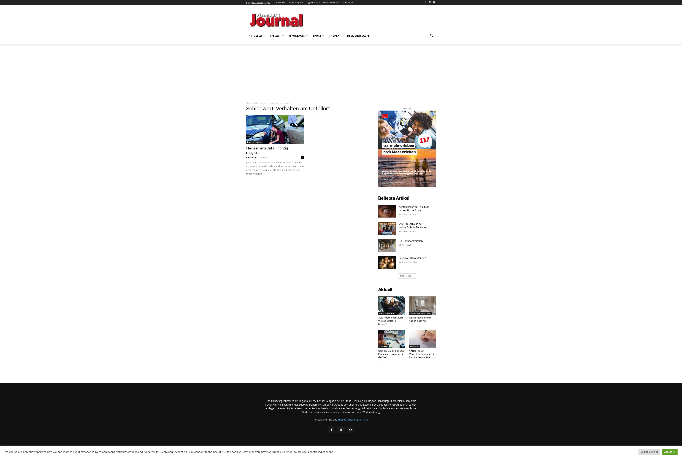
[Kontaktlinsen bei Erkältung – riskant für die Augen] (387, 211)
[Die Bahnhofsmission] (387, 245)
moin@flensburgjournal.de (353, 419)
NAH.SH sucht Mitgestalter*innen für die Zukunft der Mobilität (422, 354)
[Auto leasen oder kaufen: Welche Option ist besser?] (391, 305)
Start (248, 103)
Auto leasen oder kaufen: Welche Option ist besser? (391, 320)
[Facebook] (426, 3)
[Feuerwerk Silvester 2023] (387, 262)
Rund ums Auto (254, 142)
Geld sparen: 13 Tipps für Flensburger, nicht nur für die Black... (391, 354)
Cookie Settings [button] (649, 451)
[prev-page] (380, 365)
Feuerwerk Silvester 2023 (413, 258)
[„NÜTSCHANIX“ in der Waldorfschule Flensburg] (387, 228)
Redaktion (251, 157)
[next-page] (386, 365)
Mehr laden (406, 275)
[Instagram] (430, 3)
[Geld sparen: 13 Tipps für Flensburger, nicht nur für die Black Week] (391, 339)
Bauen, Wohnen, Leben (420, 313)
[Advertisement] (375, 20)
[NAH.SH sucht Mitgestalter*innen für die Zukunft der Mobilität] (422, 339)
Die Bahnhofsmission (411, 241)
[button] (431, 35)
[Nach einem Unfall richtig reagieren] (275, 129)
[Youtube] (434, 3)
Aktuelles (383, 346)
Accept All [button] (669, 451)
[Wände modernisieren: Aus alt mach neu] (422, 305)
